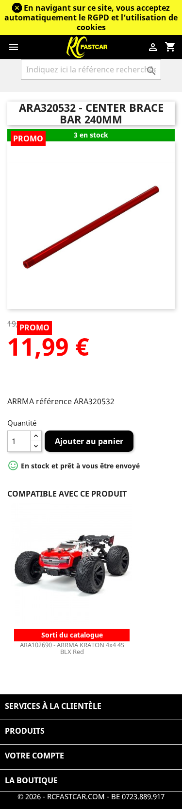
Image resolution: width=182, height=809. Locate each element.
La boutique (31, 780)
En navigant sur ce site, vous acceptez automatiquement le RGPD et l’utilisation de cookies (91, 17)
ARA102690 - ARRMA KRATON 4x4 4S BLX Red (72, 648)
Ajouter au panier (89, 441)
